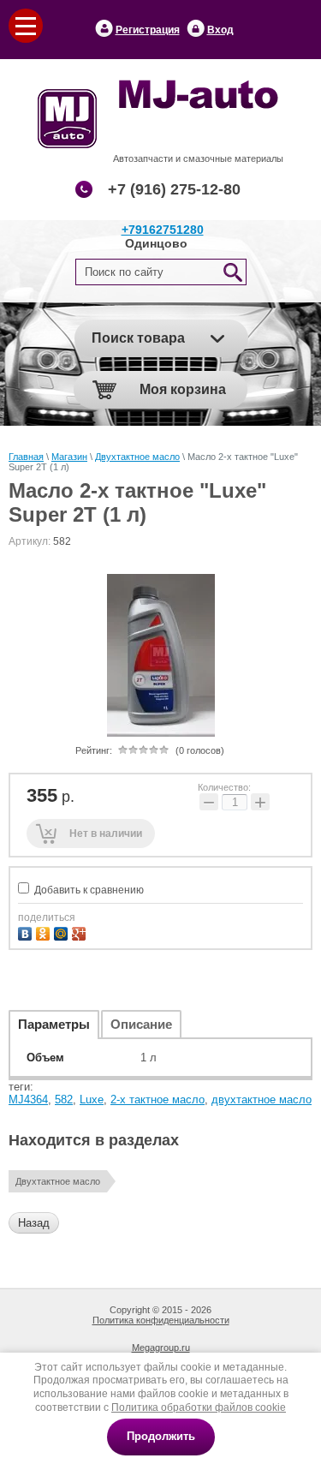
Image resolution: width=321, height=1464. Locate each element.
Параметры (54, 1024)
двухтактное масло (261, 1099)
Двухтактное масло (137, 456)
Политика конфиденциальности (160, 1320)
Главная (26, 456)
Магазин (69, 456)
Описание (141, 1024)
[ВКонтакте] (27, 932)
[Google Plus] (81, 932)
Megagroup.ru (161, 1347)
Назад (34, 1222)
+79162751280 (163, 229)
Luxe (92, 1099)
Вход (220, 30)
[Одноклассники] (45, 932)
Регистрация (148, 30)
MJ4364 (28, 1099)
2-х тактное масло (157, 1099)
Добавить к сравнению (88, 890)
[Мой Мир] (63, 932)
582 (64, 1099)
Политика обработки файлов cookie (198, 1407)
